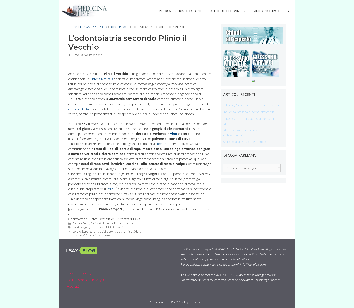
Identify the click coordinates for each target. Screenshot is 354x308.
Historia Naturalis (101, 79)
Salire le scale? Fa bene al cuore (245, 142)
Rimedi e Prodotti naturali (118, 223)
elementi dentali (79, 109)
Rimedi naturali (266, 11)
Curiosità (96, 223)
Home (72, 27)
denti (75, 227)
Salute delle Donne (225, 11)
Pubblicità (72, 286)
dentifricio (163, 144)
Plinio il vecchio (115, 227)
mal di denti (98, 227)
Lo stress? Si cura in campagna (91, 235)
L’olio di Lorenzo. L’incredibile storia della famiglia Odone (107, 231)
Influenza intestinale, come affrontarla (248, 112)
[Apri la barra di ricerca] (288, 11)
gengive (84, 227)
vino (173, 134)
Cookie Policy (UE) (78, 273)
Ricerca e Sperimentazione (180, 11)
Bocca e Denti (119, 27)
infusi (110, 189)
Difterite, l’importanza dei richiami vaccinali (251, 105)
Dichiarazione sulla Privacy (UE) (87, 280)
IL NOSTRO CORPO (93, 27)
